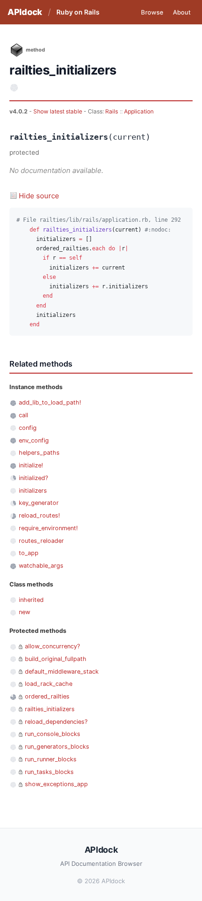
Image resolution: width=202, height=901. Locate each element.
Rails (111, 111)
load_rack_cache (48, 683)
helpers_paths (39, 452)
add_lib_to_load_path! (50, 402)
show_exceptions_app (56, 784)
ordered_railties (47, 696)
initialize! (31, 465)
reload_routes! (39, 515)
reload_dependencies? (56, 721)
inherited (31, 599)
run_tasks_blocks (49, 771)
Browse (152, 12)
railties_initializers (50, 709)
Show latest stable (58, 111)
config (28, 427)
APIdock (25, 12)
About (182, 12)
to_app (29, 552)
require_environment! (48, 528)
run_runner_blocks (51, 759)
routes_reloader (41, 540)
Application (139, 111)
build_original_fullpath (55, 658)
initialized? (33, 477)
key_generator (39, 502)
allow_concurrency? (52, 646)
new (24, 612)
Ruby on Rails (78, 12)
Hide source (39, 195)
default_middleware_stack (62, 671)
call (23, 415)
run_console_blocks (52, 733)
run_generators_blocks (57, 746)
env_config (34, 440)
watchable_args (41, 565)
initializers (33, 490)
